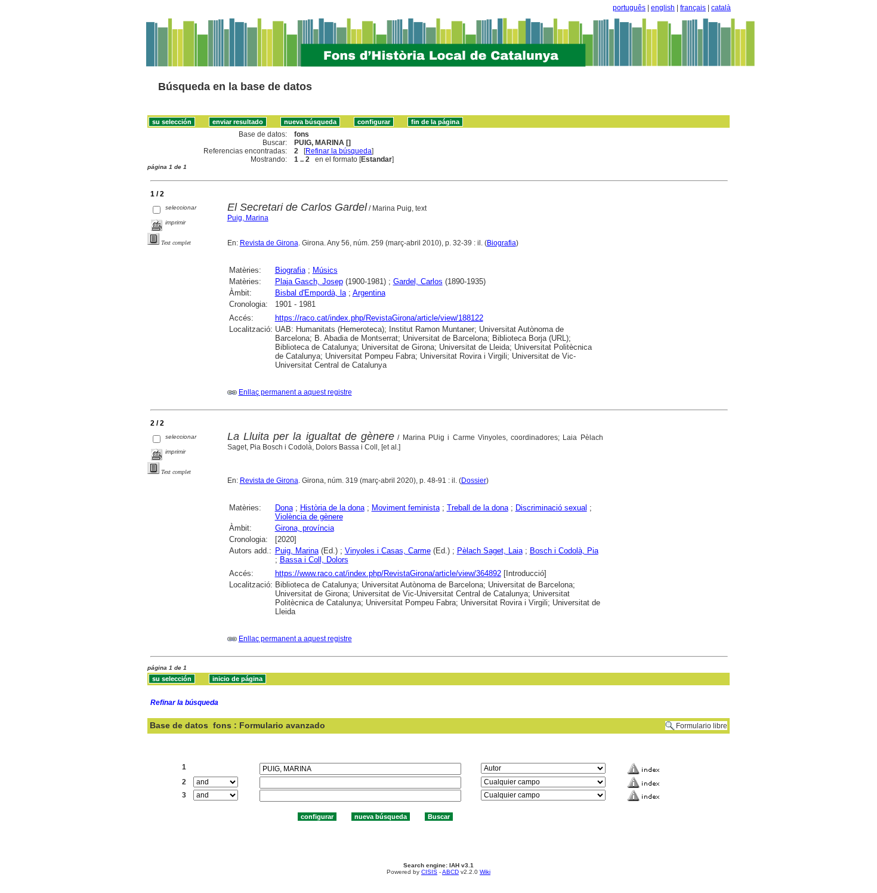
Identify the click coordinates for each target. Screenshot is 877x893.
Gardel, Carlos (418, 281)
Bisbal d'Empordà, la (310, 292)
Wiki (485, 872)
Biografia (501, 243)
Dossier (473, 480)
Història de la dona (332, 507)
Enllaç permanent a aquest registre (295, 392)
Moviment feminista (406, 507)
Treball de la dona (477, 507)
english (663, 8)
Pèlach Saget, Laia (490, 550)
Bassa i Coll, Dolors (314, 559)
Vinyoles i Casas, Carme (388, 550)
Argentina (369, 292)
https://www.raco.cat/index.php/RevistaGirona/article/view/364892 (388, 573)
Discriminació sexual (551, 507)
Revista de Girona (269, 243)
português (629, 8)
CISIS (429, 872)
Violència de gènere (309, 516)
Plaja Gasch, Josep (309, 281)
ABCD (450, 872)
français (693, 8)
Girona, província (304, 528)
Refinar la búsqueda (338, 151)
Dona (284, 507)
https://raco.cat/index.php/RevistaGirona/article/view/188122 (379, 317)
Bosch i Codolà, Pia (564, 550)
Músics (325, 270)
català (721, 8)
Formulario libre (701, 726)
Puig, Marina (247, 218)
